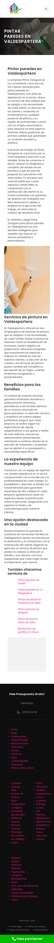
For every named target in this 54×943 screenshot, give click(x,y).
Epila (14, 800)
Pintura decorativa (22, 768)
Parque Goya (40, 830)
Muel (14, 882)
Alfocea (15, 868)
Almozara (41, 786)
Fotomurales (18, 736)
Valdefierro (42, 825)
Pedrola (15, 828)
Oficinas (16, 754)
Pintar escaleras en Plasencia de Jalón (29, 601)
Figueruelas (18, 871)
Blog (13, 733)
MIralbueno (42, 818)
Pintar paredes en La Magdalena (30, 591)
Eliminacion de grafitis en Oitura (28, 630)
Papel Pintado (19, 740)
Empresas (17, 764)
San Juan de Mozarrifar (25, 885)
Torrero (40, 839)
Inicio (14, 729)
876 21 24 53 (29, 712)
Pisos (14, 757)
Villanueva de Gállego (24, 896)
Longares (16, 875)
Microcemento (20, 743)
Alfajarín (16, 858)
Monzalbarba (19, 878)
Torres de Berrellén (22, 892)
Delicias (40, 804)
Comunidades (19, 761)
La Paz (40, 807)
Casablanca (43, 793)
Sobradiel (16, 889)
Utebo (14, 842)
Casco (40, 797)
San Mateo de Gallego (18, 837)
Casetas (41, 800)
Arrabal (40, 790)
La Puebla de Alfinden (18, 812)
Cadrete (16, 783)
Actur (39, 783)
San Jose (41, 835)
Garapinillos (18, 804)
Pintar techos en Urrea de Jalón (28, 620)
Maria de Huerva (16, 819)
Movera (15, 825)
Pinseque (16, 832)
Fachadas (17, 747)
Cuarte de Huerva (17, 795)
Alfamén (16, 865)
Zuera (14, 899)
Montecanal (43, 821)
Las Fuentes (41, 812)
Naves (15, 750)
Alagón (15, 861)
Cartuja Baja (15, 788)
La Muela (16, 807)
